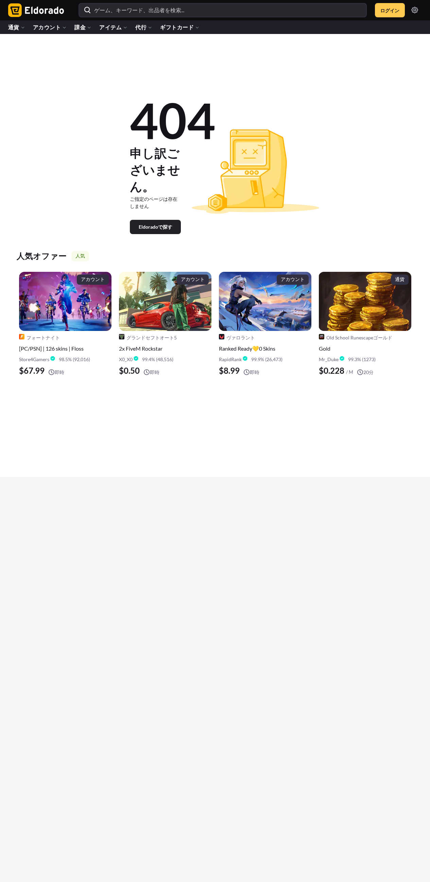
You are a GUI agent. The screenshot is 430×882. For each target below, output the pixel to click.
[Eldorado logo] (34, 10)
